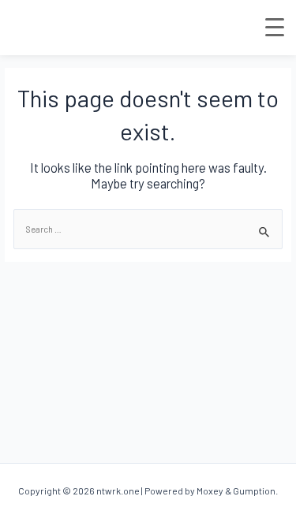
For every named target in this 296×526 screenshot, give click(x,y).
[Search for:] (148, 229)
